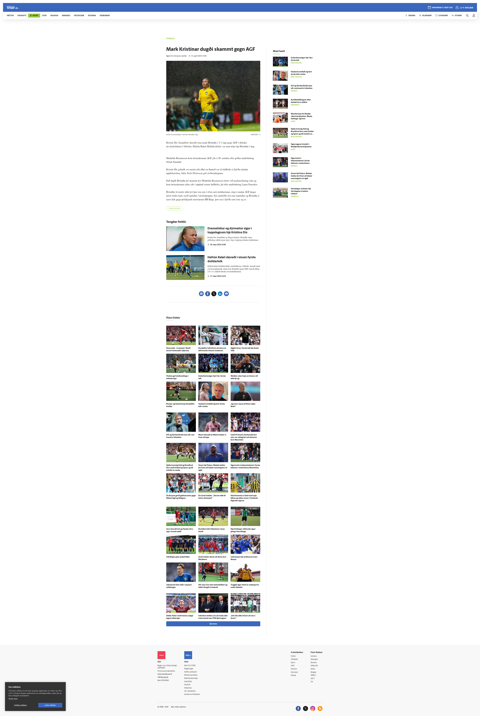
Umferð (187, 685)
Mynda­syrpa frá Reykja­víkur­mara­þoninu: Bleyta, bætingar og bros (301, 116)
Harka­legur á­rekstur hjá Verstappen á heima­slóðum (301, 191)
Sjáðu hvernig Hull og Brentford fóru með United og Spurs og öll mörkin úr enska (179, 467)
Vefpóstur (188, 688)
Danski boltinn (174, 208)
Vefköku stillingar (20, 705)
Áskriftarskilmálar (191, 678)
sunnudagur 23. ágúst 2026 (442, 8)
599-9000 (165, 680)
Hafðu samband (190, 672)
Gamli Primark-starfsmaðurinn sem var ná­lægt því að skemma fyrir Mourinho (244, 437)
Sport (293, 663)
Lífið (292, 666)
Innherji (314, 656)
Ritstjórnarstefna (190, 675)
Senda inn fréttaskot (192, 694)
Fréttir (293, 656)
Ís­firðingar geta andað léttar (178, 557)
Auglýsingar (188, 669)
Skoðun (294, 669)
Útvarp (293, 675)
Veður (313, 669)
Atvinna (313, 663)
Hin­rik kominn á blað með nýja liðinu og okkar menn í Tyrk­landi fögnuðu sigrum (244, 498)
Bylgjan (313, 672)
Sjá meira (213, 624)
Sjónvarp (294, 672)
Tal (312, 682)
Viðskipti (294, 659)
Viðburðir (314, 666)
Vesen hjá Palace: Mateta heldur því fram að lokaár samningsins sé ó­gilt (212, 467)
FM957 (313, 675)
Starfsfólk (188, 682)
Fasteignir (314, 659)
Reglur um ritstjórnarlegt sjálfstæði (167, 667)
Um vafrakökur (190, 691)
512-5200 (192, 666)
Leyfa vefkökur (50, 705)
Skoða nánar (13, 699)
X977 (313, 679)
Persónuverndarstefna (166, 671)
